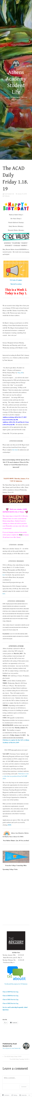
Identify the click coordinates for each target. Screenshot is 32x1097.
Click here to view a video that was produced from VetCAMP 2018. (16, 776)
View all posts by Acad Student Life (12, 1048)
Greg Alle (20, 373)
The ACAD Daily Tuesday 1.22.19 (19, 1059)
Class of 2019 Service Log (10, 992)
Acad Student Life (9, 194)
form (20, 535)
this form (14, 450)
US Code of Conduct (16, 280)
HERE (9, 825)
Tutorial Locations (16, 284)
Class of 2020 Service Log (10, 995)
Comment (23, 1086)
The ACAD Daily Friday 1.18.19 (11, 1057)
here (4, 575)
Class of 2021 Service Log (10, 999)
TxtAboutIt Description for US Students (16, 984)
